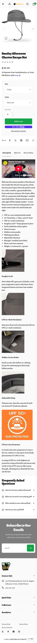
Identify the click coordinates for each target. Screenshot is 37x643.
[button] (3, 4)
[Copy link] (33, 140)
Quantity (8, 109)
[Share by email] (27, 140)
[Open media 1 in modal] (18, 26)
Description (6, 152)
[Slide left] (4, 28)
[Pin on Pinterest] (21, 140)
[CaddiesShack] (6, 569)
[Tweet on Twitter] (15, 140)
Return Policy (28, 152)
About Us (17, 152)
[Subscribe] (30, 548)
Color (7, 97)
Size (6, 84)
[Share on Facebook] (10, 140)
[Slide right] (32, 28)
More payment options (18, 131)
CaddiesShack (14, 639)
